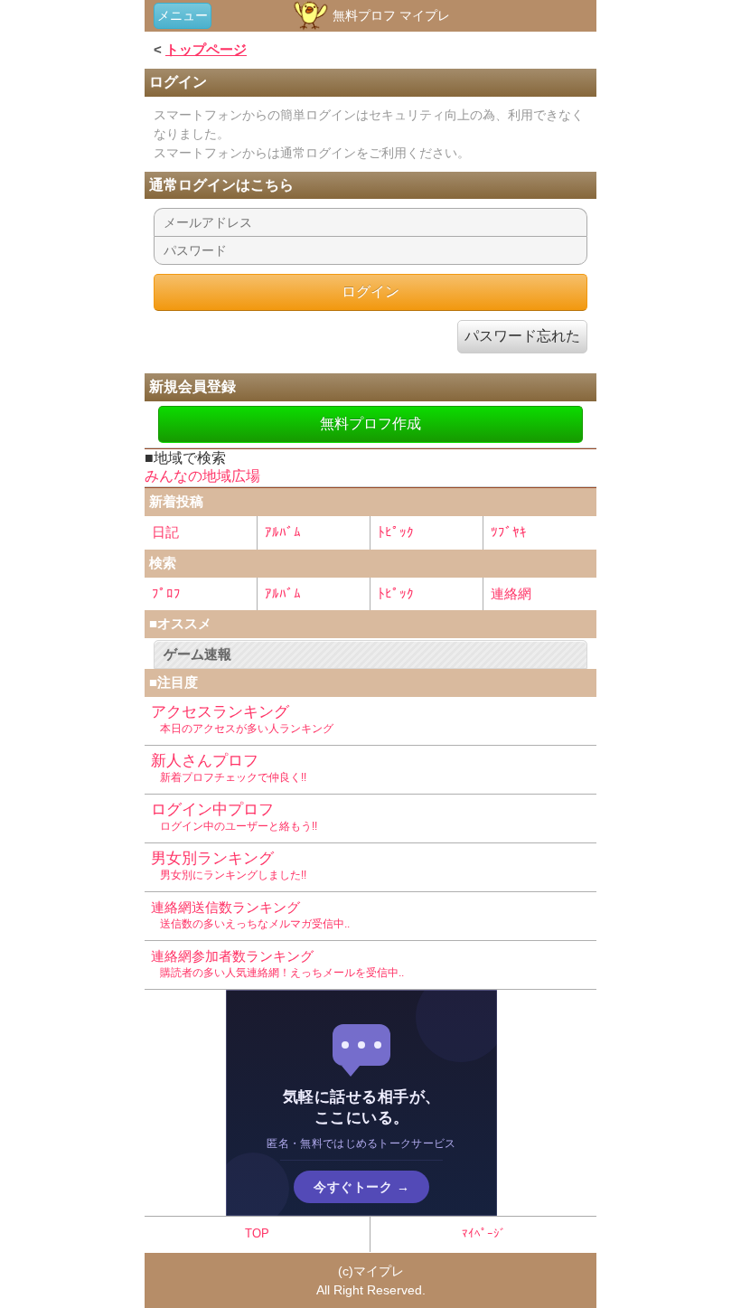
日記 (165, 532)
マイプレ (378, 1271)
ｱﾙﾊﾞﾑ (283, 532)
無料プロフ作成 (370, 423)
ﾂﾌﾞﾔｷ (509, 532)
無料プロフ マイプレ (389, 15)
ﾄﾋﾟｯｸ (396, 532)
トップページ (206, 49)
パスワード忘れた (522, 335)
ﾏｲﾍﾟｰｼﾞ (484, 1233)
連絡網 (511, 593)
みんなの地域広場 (202, 476)
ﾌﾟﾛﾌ (166, 593)
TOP (257, 1233)
